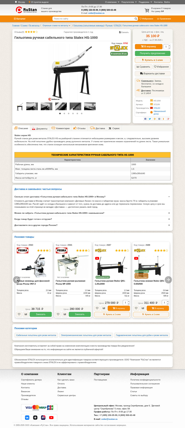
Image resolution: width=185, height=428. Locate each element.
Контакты (158, 2)
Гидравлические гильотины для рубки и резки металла (142, 335)
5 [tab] (78, 114)
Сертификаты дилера (31, 380)
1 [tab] (60, 114)
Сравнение (165, 18)
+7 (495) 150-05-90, (108, 415)
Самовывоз (147, 81)
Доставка (146, 90)
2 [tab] (65, 114)
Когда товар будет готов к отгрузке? (33, 219)
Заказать (40, 314)
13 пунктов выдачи (40, 2)
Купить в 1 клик (153, 60)
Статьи (133, 391)
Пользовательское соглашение (145, 383)
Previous (16, 279)
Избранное (148, 18)
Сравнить (145, 67)
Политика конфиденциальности (145, 380)
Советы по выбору (139, 395)
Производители (28, 395)
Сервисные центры (67, 395)
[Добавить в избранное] (19, 314)
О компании (111, 2)
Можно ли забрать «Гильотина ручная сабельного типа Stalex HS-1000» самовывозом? (59, 213)
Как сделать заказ (66, 380)
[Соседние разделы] (69, 25)
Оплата (61, 383)
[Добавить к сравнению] (26, 314)
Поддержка (144, 2)
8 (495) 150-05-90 (89, 10)
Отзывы (24, 399)
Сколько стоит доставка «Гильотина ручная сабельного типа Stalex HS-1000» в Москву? (60, 196)
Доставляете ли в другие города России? (36, 225)
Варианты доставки (154, 73)
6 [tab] (82, 114)
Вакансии (25, 391)
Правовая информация (141, 387)
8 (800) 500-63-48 (107, 10)
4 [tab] (73, 114)
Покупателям (128, 2)
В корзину (150, 46)
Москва (21, 2)
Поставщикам (100, 380)
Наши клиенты (28, 383)
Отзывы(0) (19, 32)
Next (168, 279)
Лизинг (61, 391)
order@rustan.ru (109, 419)
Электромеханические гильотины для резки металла (86, 335)
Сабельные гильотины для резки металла (36, 335)
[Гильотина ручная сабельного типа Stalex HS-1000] (71, 72)
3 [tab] (69, 114)
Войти (167, 2)
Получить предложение (152, 53)
